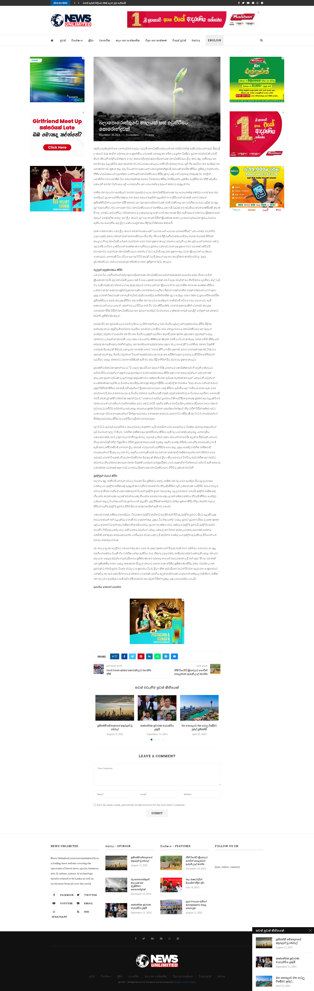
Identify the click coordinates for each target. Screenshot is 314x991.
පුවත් (63, 40)
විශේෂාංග (77, 40)
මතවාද (196, 40)
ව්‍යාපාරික (104, 40)
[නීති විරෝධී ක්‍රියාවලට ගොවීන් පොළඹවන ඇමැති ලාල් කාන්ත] (171, 863)
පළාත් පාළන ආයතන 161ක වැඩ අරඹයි (101, 2)
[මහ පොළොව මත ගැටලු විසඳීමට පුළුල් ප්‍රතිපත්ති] (199, 708)
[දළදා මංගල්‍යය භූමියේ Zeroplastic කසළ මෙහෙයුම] (171, 907)
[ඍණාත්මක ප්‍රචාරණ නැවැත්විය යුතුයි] (157, 708)
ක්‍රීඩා (91, 40)
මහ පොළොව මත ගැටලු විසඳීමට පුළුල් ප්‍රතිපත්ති (199, 727)
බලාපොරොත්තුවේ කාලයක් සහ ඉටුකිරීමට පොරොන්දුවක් (140, 884)
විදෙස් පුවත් (179, 40)
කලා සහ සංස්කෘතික (128, 40)
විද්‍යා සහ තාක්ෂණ (156, 40)
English (214, 40)
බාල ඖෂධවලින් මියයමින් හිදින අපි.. (195, 881)
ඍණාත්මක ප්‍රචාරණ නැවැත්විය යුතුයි (157, 727)
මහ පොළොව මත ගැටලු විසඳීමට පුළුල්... (290, 979)
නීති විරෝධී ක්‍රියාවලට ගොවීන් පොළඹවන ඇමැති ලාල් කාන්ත (197, 860)
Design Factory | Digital (185, 982)
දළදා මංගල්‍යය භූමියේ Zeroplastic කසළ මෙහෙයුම (196, 904)
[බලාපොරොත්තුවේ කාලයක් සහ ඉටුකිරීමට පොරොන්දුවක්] (116, 885)
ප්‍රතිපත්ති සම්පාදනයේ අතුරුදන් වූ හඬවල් (114, 727)
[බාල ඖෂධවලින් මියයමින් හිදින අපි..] (171, 885)
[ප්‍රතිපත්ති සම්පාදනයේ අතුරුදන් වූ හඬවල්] (114, 708)
